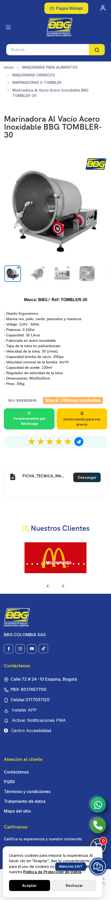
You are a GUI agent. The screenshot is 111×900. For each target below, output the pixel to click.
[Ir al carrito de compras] (103, 8)
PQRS (9, 781)
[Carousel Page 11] (73, 563)
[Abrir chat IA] (98, 866)
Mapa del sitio (17, 811)
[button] (11, 557)
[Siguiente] (62, 586)
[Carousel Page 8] (58, 563)
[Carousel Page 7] (52, 563)
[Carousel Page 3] (32, 563)
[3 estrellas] (50, 442)
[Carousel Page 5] (42, 563)
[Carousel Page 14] (89, 563)
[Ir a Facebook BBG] (8, 648)
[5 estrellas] (68, 442)
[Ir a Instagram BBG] (20, 648)
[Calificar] (78, 441)
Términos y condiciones (27, 791)
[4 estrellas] (59, 442)
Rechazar (74, 885)
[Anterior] (48, 586)
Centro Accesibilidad (30, 730)
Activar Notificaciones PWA (38, 720)
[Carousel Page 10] (68, 563)
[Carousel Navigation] (55, 582)
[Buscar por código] (97, 49)
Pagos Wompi (69, 8)
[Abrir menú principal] (8, 27)
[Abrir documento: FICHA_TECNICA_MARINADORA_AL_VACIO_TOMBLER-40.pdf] (12, 477)
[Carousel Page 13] (83, 563)
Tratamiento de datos (24, 801)
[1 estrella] (32, 442)
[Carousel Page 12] (78, 563)
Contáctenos (16, 772)
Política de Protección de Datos (52, 872)
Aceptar (29, 885)
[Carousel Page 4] (37, 563)
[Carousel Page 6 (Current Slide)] (47, 563)
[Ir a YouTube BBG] (31, 648)
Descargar (87, 477)
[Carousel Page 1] (21, 563)
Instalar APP (24, 710)
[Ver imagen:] (37, 273)
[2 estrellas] (41, 442)
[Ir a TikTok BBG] (43, 648)
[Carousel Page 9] (63, 563)
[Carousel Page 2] (27, 563)
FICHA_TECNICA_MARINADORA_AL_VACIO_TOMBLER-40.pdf (44, 476)
